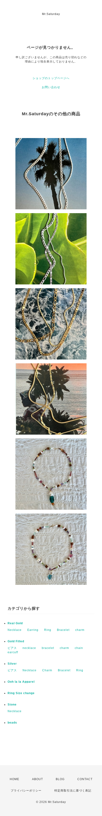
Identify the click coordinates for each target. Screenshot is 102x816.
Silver (12, 663)
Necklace (15, 630)
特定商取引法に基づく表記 (72, 790)
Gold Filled (16, 641)
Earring (32, 630)
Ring (47, 630)
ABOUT (37, 779)
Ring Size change (21, 693)
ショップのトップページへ (51, 78)
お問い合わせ (51, 87)
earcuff (13, 652)
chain (79, 648)
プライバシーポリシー (26, 790)
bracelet (48, 648)
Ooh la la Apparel (21, 681)
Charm (47, 670)
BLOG (60, 779)
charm (79, 630)
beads (12, 722)
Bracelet (63, 630)
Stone (12, 704)
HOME (14, 779)
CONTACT (85, 779)
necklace (29, 648)
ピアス (12, 648)
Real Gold (15, 623)
